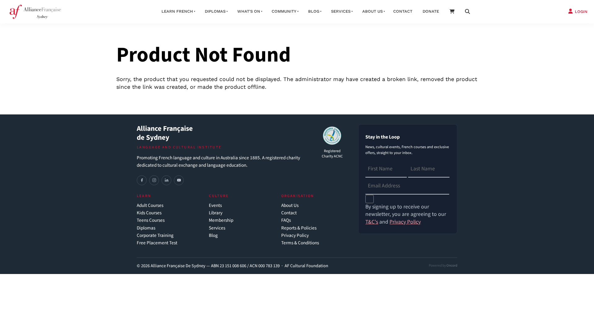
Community (284, 11)
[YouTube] (179, 180)
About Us (290, 205)
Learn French (177, 11)
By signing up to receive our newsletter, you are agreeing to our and (405, 214)
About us (372, 11)
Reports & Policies (298, 228)
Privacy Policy (295, 235)
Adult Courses (150, 205)
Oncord (451, 265)
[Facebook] (142, 180)
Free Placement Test (157, 243)
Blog (313, 11)
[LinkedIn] (166, 180)
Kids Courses (149, 213)
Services (341, 11)
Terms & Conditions (300, 243)
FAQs (286, 220)
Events (215, 205)
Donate (431, 11)
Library (215, 213)
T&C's (371, 221)
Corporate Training (155, 235)
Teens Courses (151, 220)
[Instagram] (154, 180)
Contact (402, 11)
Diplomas (215, 11)
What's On (248, 11)
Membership (221, 220)
